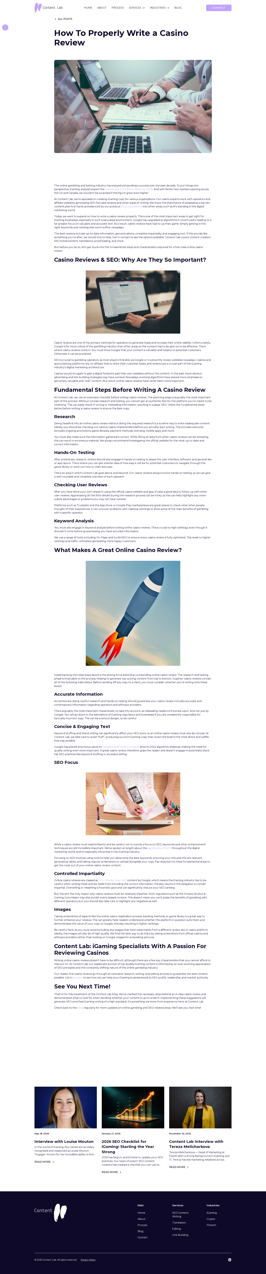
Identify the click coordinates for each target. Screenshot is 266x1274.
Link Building (180, 1235)
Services (135, 7)
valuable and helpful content (121, 746)
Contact (142, 1237)
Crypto (211, 1219)
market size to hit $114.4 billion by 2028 (129, 189)
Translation (179, 1222)
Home (88, 7)
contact (218, 7)
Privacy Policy (88, 1259)
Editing (176, 1228)
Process (118, 7)
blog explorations (131, 206)
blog (80, 1007)
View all (219, 1067)
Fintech (211, 1225)
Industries (158, 7)
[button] (136, 8)
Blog (178, 7)
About (102, 7)
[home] (55, 8)
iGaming (212, 1212)
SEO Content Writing (180, 1214)
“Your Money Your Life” (112, 880)
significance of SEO (159, 848)
